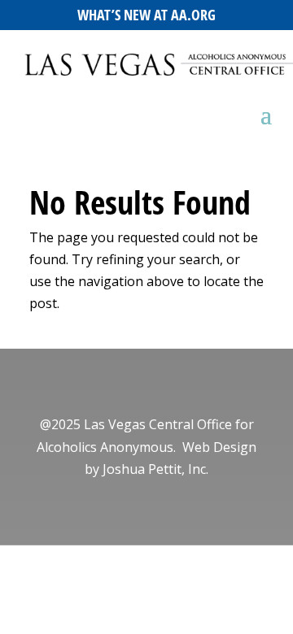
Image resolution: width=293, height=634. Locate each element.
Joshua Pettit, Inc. (155, 469)
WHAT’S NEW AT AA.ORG (146, 14)
